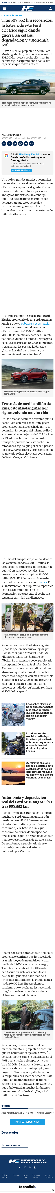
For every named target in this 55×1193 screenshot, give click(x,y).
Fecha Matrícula (49, 1176)
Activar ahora (20, 170)
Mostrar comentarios (27, 1122)
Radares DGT (41, 3)
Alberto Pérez (11, 135)
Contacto (16, 1175)
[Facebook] (4, 143)
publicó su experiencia (35, 323)
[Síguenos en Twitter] (25, 1167)
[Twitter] (9, 143)
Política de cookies (36, 1176)
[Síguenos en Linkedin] (30, 1167)
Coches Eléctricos (12, 16)
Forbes (42, 582)
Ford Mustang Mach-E (13, 1112)
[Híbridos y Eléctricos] (27, 1161)
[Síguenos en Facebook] (19, 1167)
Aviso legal (26, 1176)
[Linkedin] (15, 143)
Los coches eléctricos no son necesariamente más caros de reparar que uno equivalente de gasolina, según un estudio (39, 711)
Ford (30, 1112)
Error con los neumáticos (23, 3)
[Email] (31, 143)
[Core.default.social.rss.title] (35, 1167)
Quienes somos (5, 1176)
